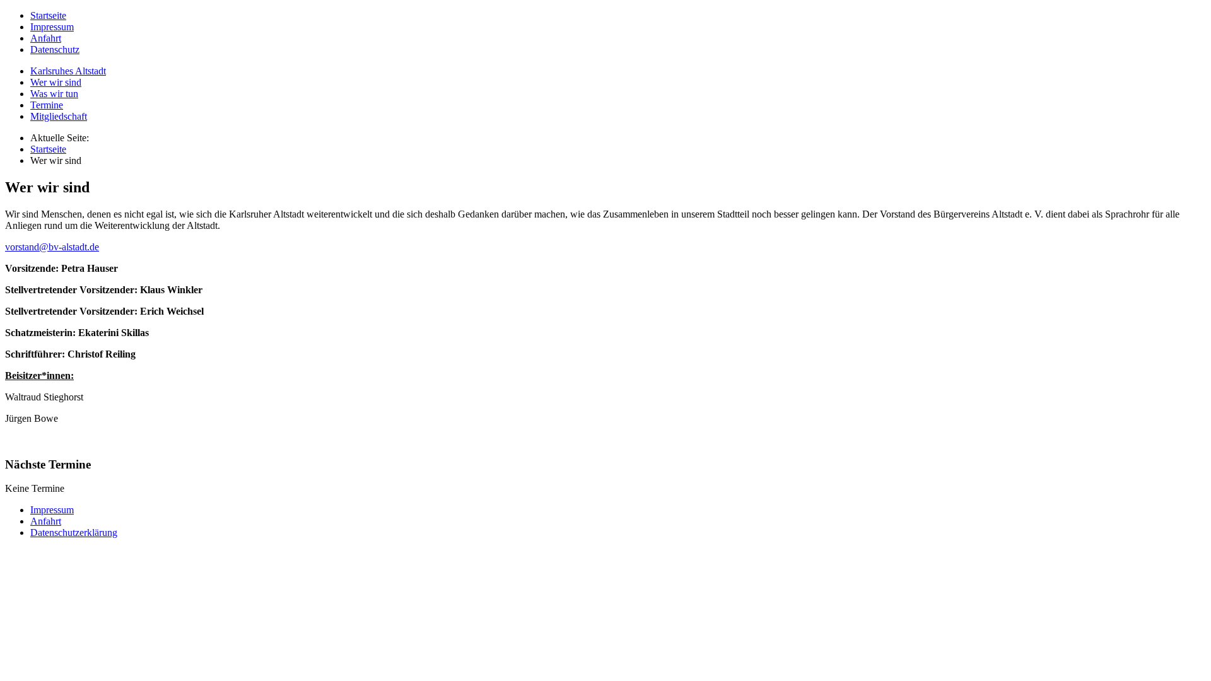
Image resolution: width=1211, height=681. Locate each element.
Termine (46, 105)
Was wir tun (54, 93)
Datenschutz (54, 49)
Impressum (52, 26)
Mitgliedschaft (58, 116)
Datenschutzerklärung (73, 532)
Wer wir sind (55, 82)
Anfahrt (45, 38)
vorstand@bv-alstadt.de (52, 247)
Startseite (48, 15)
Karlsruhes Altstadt (68, 71)
